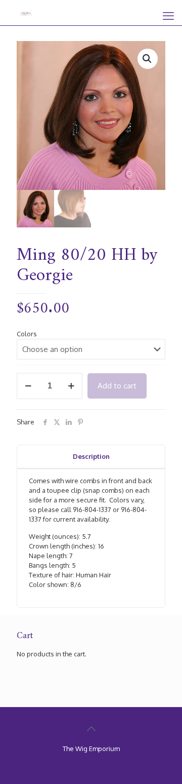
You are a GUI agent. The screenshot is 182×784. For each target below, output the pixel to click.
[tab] (91, 456)
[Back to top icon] (91, 728)
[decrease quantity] (28, 386)
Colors (27, 334)
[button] (148, 59)
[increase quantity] (71, 386)
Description (91, 456)
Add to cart (117, 385)
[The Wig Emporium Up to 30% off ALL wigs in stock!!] (26, 12)
